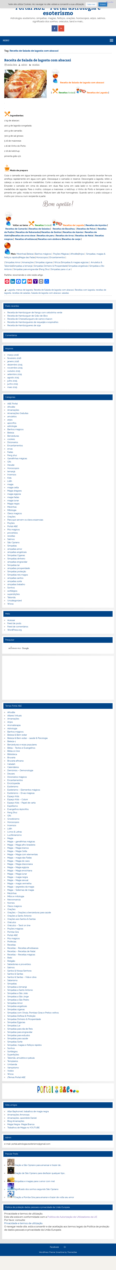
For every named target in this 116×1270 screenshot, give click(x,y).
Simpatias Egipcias (16, 1022)
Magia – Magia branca (18, 848)
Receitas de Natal (84, 235)
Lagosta (11, 290)
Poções (11, 523)
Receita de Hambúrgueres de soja (24, 325)
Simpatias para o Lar (60, 269)
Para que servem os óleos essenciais (25, 520)
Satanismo (12, 980)
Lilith (9, 481)
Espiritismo (12, 806)
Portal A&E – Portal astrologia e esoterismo (58, 10)
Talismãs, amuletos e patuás (21, 1058)
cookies (11, 439)
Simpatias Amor (13, 262)
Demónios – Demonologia (20, 770)
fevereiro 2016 (14, 358)
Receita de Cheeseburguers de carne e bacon (29, 319)
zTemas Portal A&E (16, 1077)
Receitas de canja (71, 239)
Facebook (54, 1247)
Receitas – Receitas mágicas (21, 954)
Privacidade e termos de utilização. (23, 1223)
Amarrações (28, 262)
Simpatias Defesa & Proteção (21, 1016)
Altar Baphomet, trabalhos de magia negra (28, 1111)
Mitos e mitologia (15, 896)
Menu (6, 40)
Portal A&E (12, 526)
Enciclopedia (13, 783)
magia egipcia (14, 494)
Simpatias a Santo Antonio (20, 990)
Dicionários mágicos (17, 777)
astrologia (12, 426)
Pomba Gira (13, 932)
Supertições (13, 1054)
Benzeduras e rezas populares (22, 744)
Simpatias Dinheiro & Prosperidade (50, 266)
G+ (65, 1247)
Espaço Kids (13, 796)
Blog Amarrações (15, 1121)
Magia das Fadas (27, 257)
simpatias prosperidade (18, 568)
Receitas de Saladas (39, 229)
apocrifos (11, 423)
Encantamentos (57, 257)
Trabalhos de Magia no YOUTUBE (23, 1127)
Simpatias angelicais (78, 266)
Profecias (11, 941)
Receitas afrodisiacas (26, 239)
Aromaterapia (14, 725)
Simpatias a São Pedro (18, 1000)
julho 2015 (12, 381)
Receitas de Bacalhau (64, 229)
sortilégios (12, 591)
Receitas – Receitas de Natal (21, 951)
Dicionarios (12, 442)
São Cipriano (13, 542)
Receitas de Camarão (16, 229)
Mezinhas (21, 254)
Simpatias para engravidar (25, 269)
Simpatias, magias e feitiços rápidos (24, 1045)
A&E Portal (12, 403)
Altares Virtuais (14, 715)
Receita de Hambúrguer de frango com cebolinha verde (34, 312)
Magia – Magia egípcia (18, 867)
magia (10, 484)
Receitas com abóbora (49, 239)
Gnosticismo (13, 819)
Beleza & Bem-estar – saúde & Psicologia (27, 738)
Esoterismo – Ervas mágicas (21, 793)
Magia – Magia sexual (17, 880)
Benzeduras (13, 436)
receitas (35, 64)
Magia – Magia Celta (17, 851)
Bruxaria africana (15, 761)
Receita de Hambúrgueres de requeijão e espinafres (32, 322)
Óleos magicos (14, 513)
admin (24, 64)
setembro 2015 (14, 374)
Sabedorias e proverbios (19, 964)
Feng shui (12, 455)
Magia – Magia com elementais (22, 854)
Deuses (11, 773)
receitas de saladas (21, 293)
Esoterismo (12, 786)
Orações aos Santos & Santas (21, 919)
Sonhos (11, 587)
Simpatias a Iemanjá (22, 266)
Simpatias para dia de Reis (20, 1029)
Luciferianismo (14, 835)
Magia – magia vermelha (19, 883)
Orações (11, 516)
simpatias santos (15, 578)
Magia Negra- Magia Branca (20, 1124)
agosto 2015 (13, 377)
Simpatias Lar (13, 1025)
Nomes (11, 903)
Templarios (12, 1061)
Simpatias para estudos (18, 1035)
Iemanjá (11, 471)
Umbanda (12, 1064)
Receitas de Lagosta (97, 92)
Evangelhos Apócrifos (18, 809)
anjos (9, 420)
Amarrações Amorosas (18, 1114)
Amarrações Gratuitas (17, 413)
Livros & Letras (14, 832)
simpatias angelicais (17, 552)
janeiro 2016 (13, 361)
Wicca (57, 262)
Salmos (11, 539)
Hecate (10, 465)
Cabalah (11, 764)
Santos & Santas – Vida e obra (21, 977)
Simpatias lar (13, 565)
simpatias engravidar (17, 562)
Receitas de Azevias (73, 232)
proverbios (12, 533)
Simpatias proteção (16, 571)
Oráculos (11, 922)
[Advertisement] (58, 678)
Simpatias (12, 545)
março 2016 (13, 355)
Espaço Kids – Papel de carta (21, 802)
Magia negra (13, 503)
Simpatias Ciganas (16, 555)
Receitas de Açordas (96, 225)
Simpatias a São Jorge (18, 996)
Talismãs (11, 597)
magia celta (13, 487)
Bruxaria (11, 757)
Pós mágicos (13, 529)
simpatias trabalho (16, 584)
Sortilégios (12, 1051)
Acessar (11, 620)
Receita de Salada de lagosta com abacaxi (37, 60)
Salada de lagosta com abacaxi (46, 293)
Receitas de (18, 235)
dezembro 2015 (14, 364)
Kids (9, 478)
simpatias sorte (14, 581)
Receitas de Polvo (86, 229)
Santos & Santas (15, 974)
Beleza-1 (11, 741)
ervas (10, 449)
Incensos (11, 474)
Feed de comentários (17, 626)
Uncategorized (14, 600)
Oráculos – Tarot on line (18, 925)
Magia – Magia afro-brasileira (21, 845)
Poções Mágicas (61, 254)
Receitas (63, 92)
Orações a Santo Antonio (19, 916)
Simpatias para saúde (17, 1038)
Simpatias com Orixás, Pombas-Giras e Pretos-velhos (33, 1012)
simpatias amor (14, 549)
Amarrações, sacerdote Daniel (22, 1118)
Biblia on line (13, 751)
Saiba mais (91, 4)
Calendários (13, 767)
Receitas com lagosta (85, 290)
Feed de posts (14, 623)
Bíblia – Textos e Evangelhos (21, 748)
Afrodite (74, 254)
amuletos (12, 416)
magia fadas (13, 497)
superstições (13, 594)
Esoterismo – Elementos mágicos (23, 790)
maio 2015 (12, 387)
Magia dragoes (14, 490)
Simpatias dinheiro (16, 558)
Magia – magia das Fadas (19, 857)
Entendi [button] (103, 4)
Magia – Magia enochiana (19, 870)
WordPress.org (14, 630)
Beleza (30, 254)
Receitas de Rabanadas (28, 232)
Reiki (9, 957)
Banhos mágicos (43, 254)
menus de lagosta (24, 290)
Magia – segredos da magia (20, 886)
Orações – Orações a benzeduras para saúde (29, 912)
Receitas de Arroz (65, 235)
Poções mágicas (15, 928)
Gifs (9, 461)
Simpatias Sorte (14, 1041)
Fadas (10, 452)
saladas (65, 293)
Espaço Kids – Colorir (17, 799)
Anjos (81, 254)
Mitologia (11, 510)
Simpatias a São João (17, 993)
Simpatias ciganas (44, 262)
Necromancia (14, 899)
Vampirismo (13, 1067)
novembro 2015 (14, 368)
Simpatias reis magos (17, 575)
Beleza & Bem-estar (17, 735)
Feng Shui (44, 269)
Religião (11, 961)
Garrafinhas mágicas (17, 458)
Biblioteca (12, 754)
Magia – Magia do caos (18, 861)
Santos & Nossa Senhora (19, 971)
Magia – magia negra (17, 877)
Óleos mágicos (14, 906)
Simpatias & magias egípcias (75, 262)
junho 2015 (12, 384)
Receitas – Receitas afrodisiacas (22, 948)
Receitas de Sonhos (51, 232)
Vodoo (10, 1071)
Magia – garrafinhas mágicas (21, 841)
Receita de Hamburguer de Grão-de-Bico (27, 316)
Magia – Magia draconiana (20, 864)
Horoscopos (42, 257)
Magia (10, 838)
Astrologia (12, 728)
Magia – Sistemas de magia (20, 890)
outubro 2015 (13, 371)
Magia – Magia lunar (17, 874)
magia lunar (13, 500)
